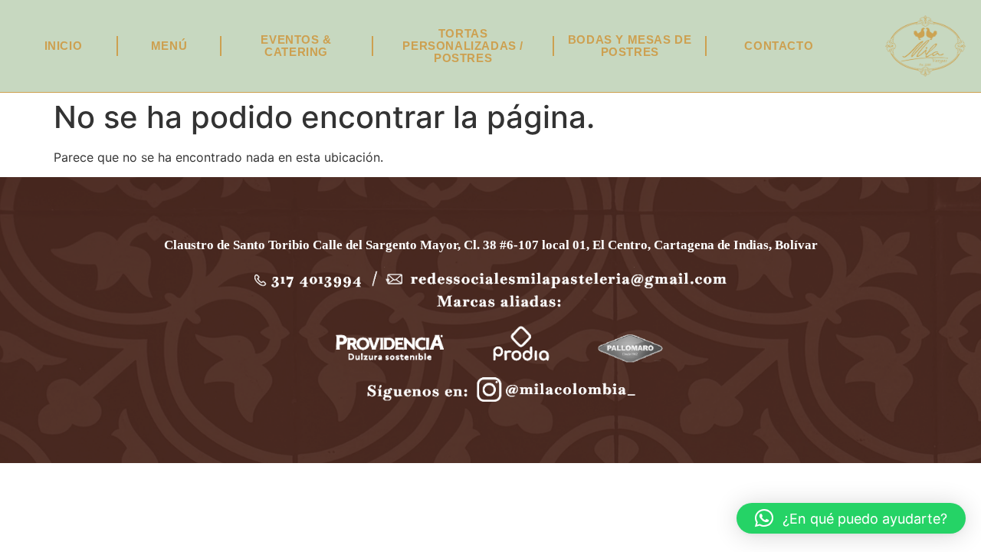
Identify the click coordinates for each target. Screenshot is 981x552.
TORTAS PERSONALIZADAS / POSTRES (462, 45)
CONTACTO (778, 45)
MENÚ (169, 45)
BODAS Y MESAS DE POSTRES (630, 45)
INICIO (63, 45)
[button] (851, 518)
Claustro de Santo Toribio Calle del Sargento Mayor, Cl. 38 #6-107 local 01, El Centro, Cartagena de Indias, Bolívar (491, 245)
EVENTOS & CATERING (296, 45)
